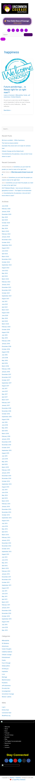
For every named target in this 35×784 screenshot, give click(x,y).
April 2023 (5, 253)
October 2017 (6, 380)
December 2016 (6, 408)
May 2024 (5, 228)
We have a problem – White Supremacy (13, 140)
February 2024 (6, 234)
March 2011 (5, 602)
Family (25, 95)
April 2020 (5, 321)
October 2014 (6, 481)
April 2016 (5, 430)
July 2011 (4, 591)
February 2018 (6, 369)
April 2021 (5, 307)
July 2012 (4, 557)
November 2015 (6, 444)
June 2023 (5, 251)
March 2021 (5, 310)
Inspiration (5, 671)
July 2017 (4, 388)
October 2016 (6, 414)
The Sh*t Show (9, 735)
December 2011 (6, 577)
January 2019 (6, 343)
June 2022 (5, 270)
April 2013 (5, 532)
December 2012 (6, 543)
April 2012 (5, 565)
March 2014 (5, 501)
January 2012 (6, 574)
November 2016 (6, 411)
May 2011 (4, 596)
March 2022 (5, 279)
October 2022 (6, 262)
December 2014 (6, 475)
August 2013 (5, 520)
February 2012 (6, 571)
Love (3, 674)
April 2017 (5, 397)
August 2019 (5, 332)
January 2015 (6, 473)
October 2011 (6, 582)
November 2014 (6, 478)
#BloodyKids (19, 95)
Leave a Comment (9, 95)
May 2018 (5, 360)
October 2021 (6, 293)
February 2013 (6, 537)
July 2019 (4, 335)
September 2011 (6, 585)
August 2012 (5, 554)
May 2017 (5, 394)
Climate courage (6, 654)
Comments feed (6, 712)
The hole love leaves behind (10, 143)
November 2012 (6, 546)
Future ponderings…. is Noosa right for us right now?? (15, 90)
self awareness (6, 685)
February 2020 (6, 326)
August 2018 (5, 352)
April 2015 (5, 464)
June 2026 (5, 206)
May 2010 (5, 630)
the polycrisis (6, 688)
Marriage (4, 677)
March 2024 (5, 231)
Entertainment (6, 657)
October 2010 (6, 616)
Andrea (7, 745)
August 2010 (5, 621)
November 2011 (6, 579)
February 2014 (6, 503)
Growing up (5, 668)
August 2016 (5, 419)
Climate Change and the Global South (13, 151)
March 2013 (5, 534)
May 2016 (5, 428)
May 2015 (5, 461)
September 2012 (6, 551)
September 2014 (6, 484)
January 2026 (6, 211)
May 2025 (5, 217)
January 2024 (6, 237)
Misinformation (6, 680)
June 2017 (5, 391)
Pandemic (5, 682)
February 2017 (6, 402)
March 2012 (5, 568)
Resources (8, 743)
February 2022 (6, 282)
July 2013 (4, 523)
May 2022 (5, 273)
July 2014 (4, 489)
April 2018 (5, 363)
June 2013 (5, 526)
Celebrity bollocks (7, 651)
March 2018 (5, 366)
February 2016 (6, 436)
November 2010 (6, 613)
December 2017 (6, 374)
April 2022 (5, 276)
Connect (7, 747)
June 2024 (5, 225)
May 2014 (5, 495)
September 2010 (6, 619)
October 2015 (6, 447)
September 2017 (6, 383)
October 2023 (6, 242)
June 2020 (5, 315)
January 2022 (6, 284)
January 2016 (6, 439)
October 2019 (6, 329)
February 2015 (6, 470)
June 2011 (5, 593)
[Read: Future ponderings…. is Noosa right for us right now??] (17, 71)
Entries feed (5, 710)
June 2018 (5, 357)
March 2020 (5, 324)
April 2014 (5, 498)
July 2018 (4, 355)
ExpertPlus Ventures (19, 779)
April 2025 (5, 220)
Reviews (7, 737)
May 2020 (5, 318)
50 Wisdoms (5, 643)
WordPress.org (6, 715)
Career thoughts (6, 649)
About (6, 729)
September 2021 (6, 296)
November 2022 (6, 259)
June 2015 (5, 459)
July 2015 (4, 456)
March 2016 (5, 433)
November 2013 (6, 512)
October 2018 (6, 349)
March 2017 (5, 399)
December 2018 (6, 346)
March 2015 (5, 467)
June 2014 (5, 492)
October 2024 (6, 222)
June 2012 (5, 560)
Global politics (6, 666)
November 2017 (6, 377)
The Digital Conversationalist (13, 741)
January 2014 (6, 506)
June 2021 (5, 304)
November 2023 (6, 239)
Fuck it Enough (6, 663)
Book (6, 731)
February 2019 (6, 340)
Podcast (7, 733)
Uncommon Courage (8, 694)
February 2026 (6, 208)
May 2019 (5, 338)
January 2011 (6, 607)
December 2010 (6, 610)
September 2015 (6, 450)
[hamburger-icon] (2, 39)
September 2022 (7, 265)
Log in (3, 707)
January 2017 (6, 405)
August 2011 (5, 588)
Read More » (7, 110)
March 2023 (5, 256)
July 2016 (4, 422)
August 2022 (5, 267)
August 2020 (5, 312)
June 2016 (5, 425)
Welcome (7, 726)
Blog (6, 739)
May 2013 (5, 529)
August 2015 (5, 453)
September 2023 (7, 245)
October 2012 (6, 548)
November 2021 (6, 290)
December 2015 (6, 442)
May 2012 (5, 562)
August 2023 (5, 248)
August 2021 (5, 298)
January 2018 (6, 371)
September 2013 (6, 517)
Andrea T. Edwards (15, 777)
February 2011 (6, 605)
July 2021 (4, 301)
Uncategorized (6, 691)
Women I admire (6, 696)
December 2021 (6, 287)
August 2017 (5, 385)
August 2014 (5, 487)
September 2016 (6, 416)
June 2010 (5, 627)
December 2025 (6, 214)
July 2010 (4, 624)
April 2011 (4, 599)
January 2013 (6, 540)
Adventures (5, 646)
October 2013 (6, 515)
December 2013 (6, 509)
